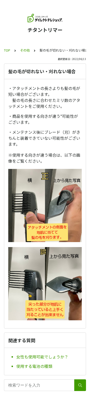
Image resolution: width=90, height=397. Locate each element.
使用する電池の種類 (34, 366)
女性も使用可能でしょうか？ (42, 357)
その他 (25, 50)
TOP (7, 50)
